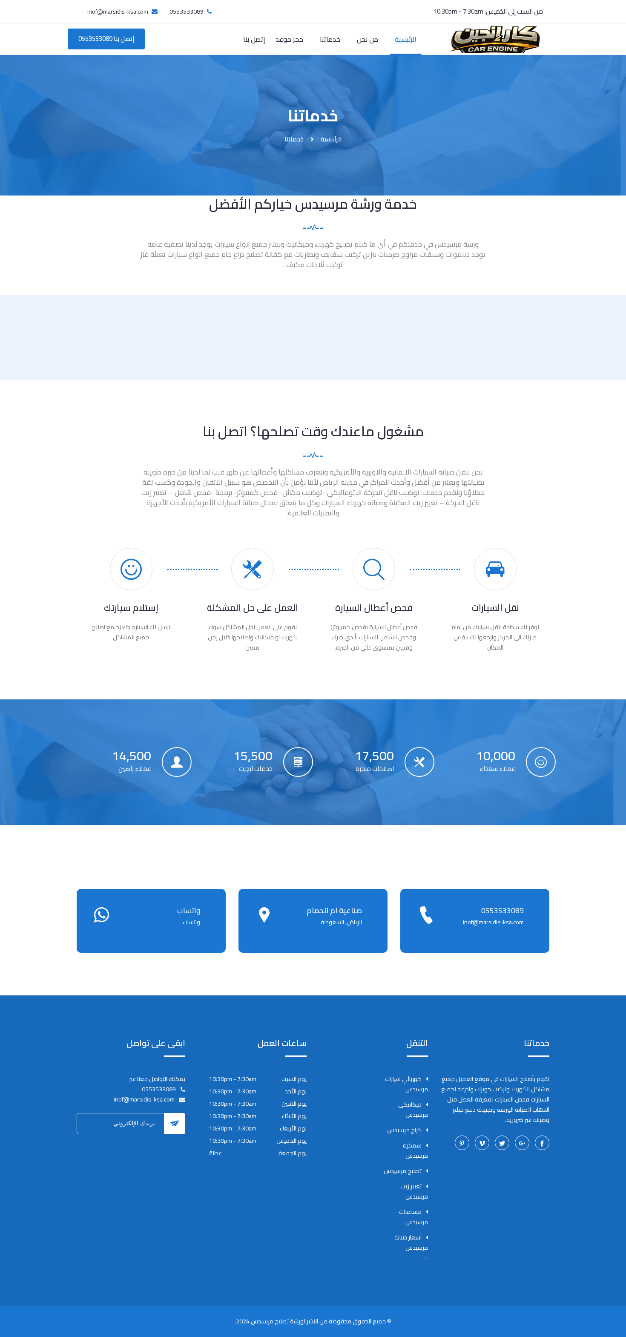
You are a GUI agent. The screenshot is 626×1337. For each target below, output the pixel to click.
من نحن (367, 39)
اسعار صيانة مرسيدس (411, 1242)
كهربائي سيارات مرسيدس (406, 1084)
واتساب (188, 910)
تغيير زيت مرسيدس (414, 1191)
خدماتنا (330, 39)
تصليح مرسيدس (403, 1171)
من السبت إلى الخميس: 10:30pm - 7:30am (488, 11)
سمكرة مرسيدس (415, 1150)
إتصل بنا (254, 39)
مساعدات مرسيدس (413, 1217)
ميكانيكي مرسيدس (413, 1109)
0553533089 (502, 910)
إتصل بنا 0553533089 (106, 38)
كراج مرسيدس (404, 1130)
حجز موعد (289, 39)
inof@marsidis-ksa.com (117, 11)
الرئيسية (405, 39)
